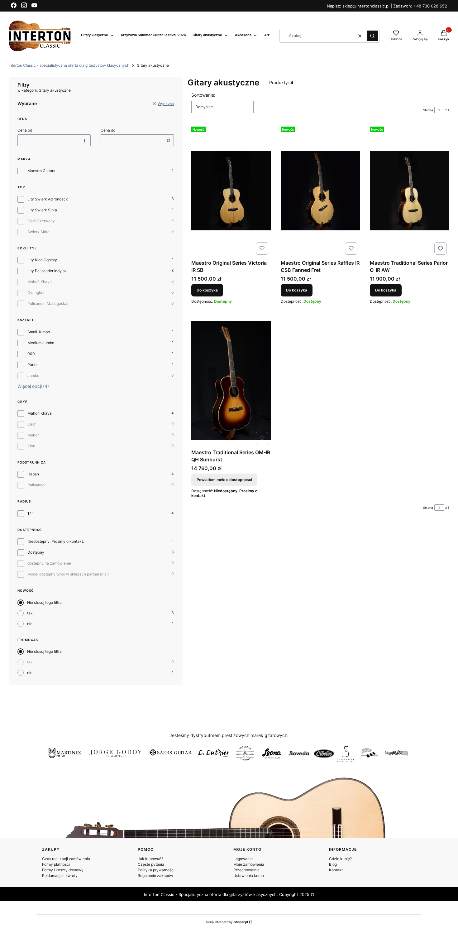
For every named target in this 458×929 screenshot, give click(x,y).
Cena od (24, 130)
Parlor (32, 364)
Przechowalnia (246, 870)
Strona (428, 110)
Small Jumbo (38, 332)
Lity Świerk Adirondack (47, 199)
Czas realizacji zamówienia (66, 858)
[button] (372, 36)
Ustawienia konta (248, 875)
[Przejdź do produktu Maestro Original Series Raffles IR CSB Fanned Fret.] (320, 190)
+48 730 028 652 (430, 5)
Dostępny (35, 552)
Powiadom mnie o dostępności (224, 479)
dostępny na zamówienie (49, 563)
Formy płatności (56, 864)
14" (30, 513)
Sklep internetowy (227, 922)
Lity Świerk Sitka (42, 210)
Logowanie (243, 858)
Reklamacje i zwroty (60, 875)
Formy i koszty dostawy (62, 870)
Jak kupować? (150, 858)
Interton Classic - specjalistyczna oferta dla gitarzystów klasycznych (69, 65)
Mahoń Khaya (39, 281)
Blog (333, 864)
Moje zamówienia (248, 864)
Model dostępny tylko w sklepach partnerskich (68, 574)
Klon (31, 446)
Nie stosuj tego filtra (44, 602)
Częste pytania (151, 864)
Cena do (108, 130)
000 (31, 353)
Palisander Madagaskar (48, 303)
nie (29, 623)
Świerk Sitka (38, 231)
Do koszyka (207, 290)
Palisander (36, 485)
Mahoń (33, 435)
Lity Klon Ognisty (42, 260)
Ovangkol (35, 292)
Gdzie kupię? (340, 858)
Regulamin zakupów (155, 875)
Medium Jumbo (40, 342)
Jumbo (33, 375)
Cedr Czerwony (41, 221)
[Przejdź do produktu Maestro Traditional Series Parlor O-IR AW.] (409, 190)
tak (30, 613)
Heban (33, 474)
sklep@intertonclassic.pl (366, 5)
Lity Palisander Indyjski (47, 270)
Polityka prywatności (156, 870)
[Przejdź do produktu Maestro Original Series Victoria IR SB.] (231, 190)
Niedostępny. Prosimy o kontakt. (55, 541)
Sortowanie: (203, 95)
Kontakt (336, 870)
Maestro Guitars (41, 170)
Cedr (31, 424)
